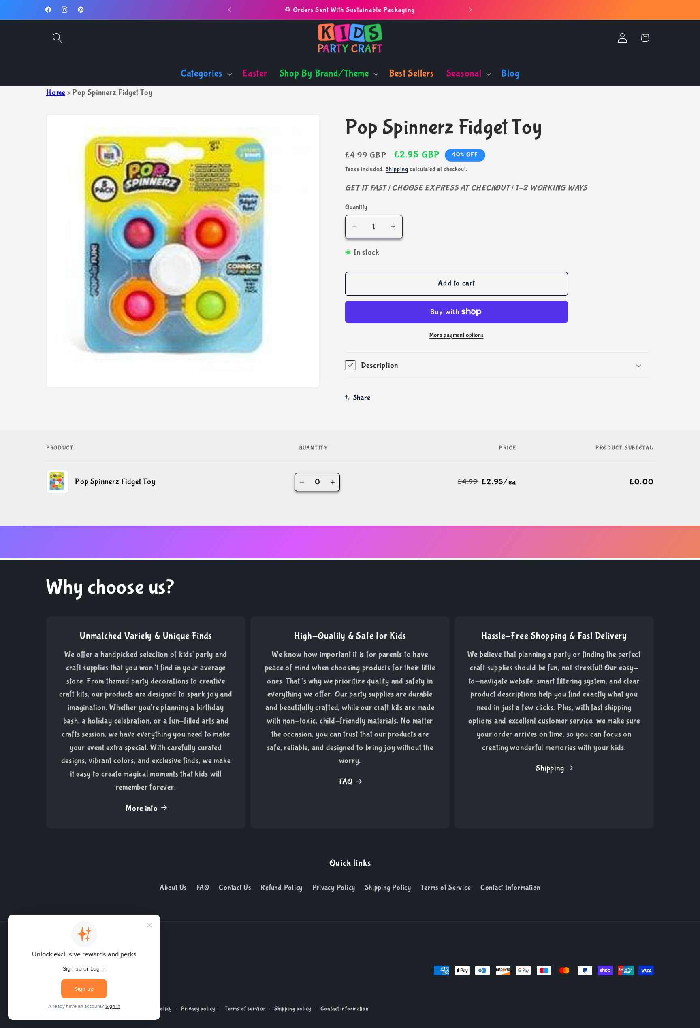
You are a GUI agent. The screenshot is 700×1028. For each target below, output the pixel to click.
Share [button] (362, 397)
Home (55, 92)
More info (142, 808)
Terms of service (245, 1008)
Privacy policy (198, 1008)
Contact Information (510, 887)
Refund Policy (281, 887)
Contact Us (235, 887)
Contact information (344, 1008)
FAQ (346, 781)
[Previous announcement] (230, 9)
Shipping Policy (388, 887)
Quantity (356, 207)
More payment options (456, 334)
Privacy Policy (334, 887)
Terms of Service (445, 887)
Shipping (397, 168)
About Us (173, 887)
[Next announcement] (470, 9)
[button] (57, 38)
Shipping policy (292, 1008)
